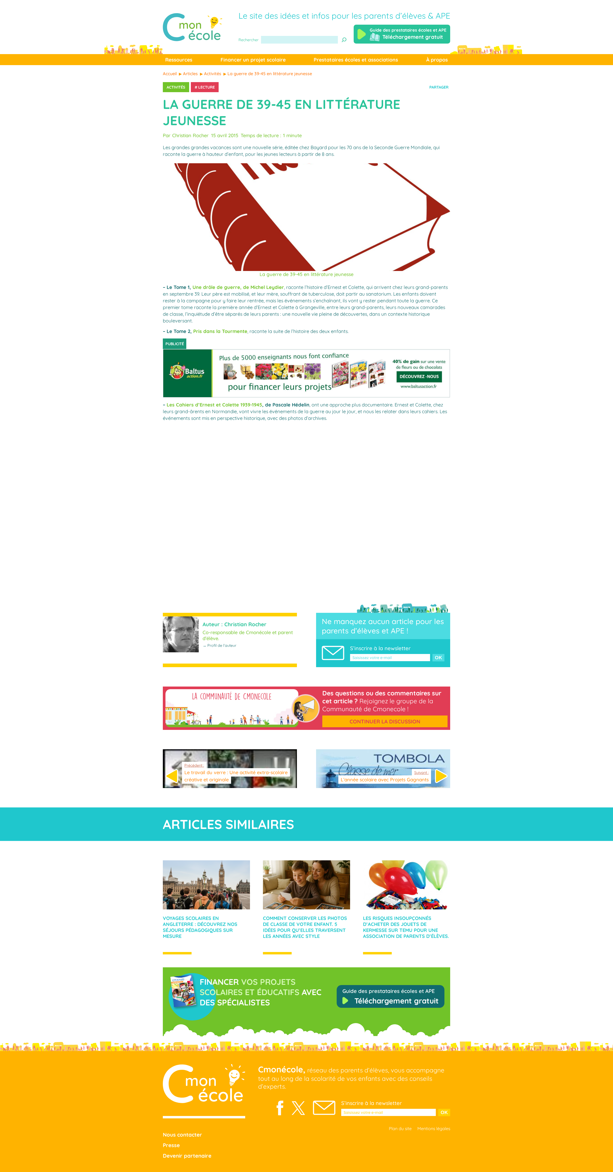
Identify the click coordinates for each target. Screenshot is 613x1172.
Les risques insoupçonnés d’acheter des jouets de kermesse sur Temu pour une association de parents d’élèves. (406, 927)
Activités (176, 87)
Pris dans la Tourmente (220, 331)
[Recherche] (344, 40)
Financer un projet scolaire (253, 59)
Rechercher (248, 39)
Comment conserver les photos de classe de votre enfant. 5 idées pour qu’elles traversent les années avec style (305, 927)
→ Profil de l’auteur (219, 645)
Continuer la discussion (385, 721)
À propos (437, 59)
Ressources (178, 59)
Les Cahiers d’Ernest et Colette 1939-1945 (214, 405)
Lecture (206, 87)
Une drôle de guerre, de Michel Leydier (238, 287)
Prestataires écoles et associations (356, 59)
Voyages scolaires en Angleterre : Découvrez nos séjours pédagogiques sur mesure (200, 927)
